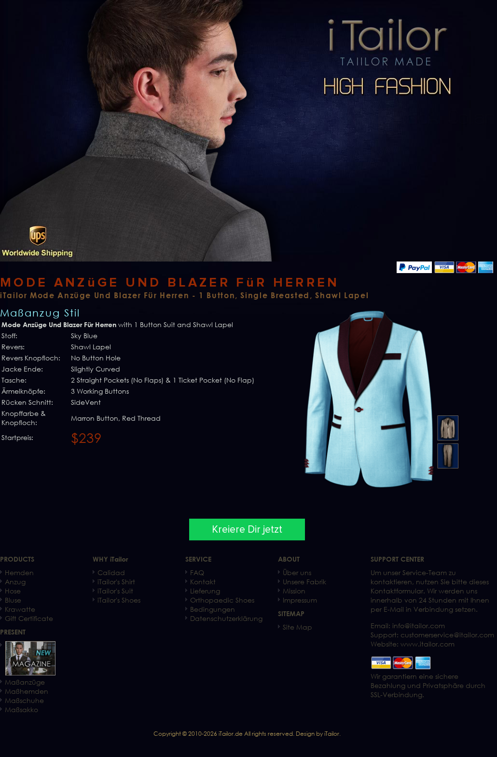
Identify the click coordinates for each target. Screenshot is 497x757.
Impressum (300, 600)
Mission (294, 590)
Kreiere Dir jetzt (247, 529)
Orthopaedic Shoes (222, 600)
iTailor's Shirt (116, 581)
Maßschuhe (24, 700)
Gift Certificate (29, 618)
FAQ (197, 572)
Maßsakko (21, 709)
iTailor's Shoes (118, 600)
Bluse (13, 600)
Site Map (297, 627)
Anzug (15, 581)
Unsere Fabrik (304, 581)
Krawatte (20, 609)
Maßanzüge (25, 682)
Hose (13, 590)
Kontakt (203, 581)
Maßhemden (26, 691)
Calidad (111, 572)
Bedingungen (212, 609)
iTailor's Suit (115, 590)
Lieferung (205, 590)
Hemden (19, 572)
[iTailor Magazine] (30, 672)
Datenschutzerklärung (226, 618)
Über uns (297, 572)
